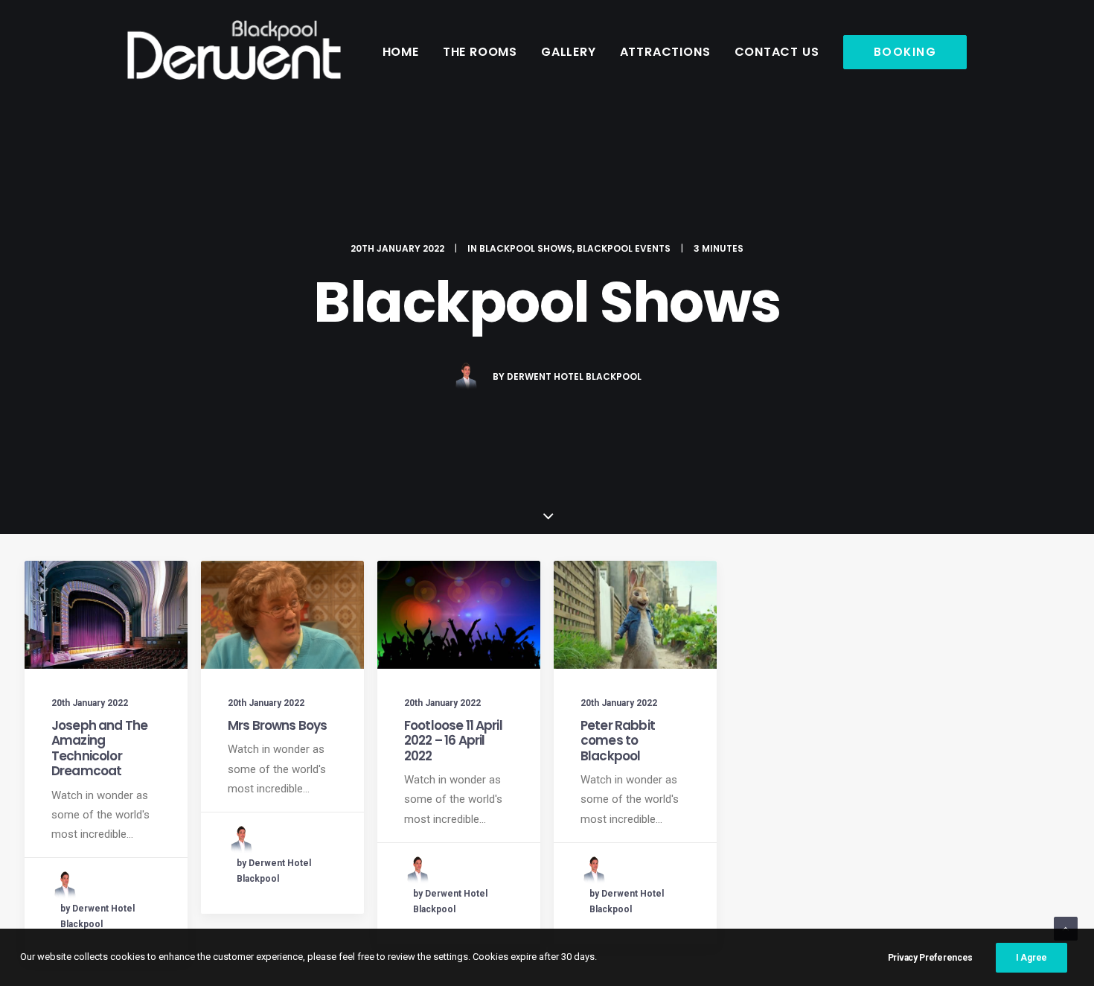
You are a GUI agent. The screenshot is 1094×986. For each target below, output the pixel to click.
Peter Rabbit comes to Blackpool (617, 740)
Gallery (568, 51)
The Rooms (480, 51)
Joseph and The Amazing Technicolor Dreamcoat (99, 748)
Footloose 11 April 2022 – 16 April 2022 (453, 740)
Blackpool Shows (525, 248)
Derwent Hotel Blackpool (574, 376)
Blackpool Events (624, 248)
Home (401, 51)
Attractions (665, 51)
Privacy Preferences (930, 957)
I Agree (1031, 957)
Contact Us (777, 51)
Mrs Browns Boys (277, 725)
